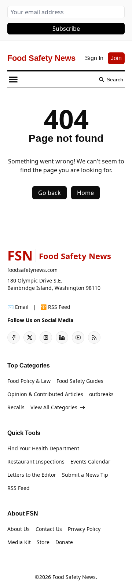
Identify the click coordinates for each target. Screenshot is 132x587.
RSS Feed (18, 487)
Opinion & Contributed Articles (45, 394)
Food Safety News (74, 576)
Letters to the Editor (31, 474)
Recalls (16, 407)
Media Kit (19, 542)
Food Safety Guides (79, 380)
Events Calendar (90, 461)
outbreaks (101, 394)
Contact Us (49, 528)
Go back (49, 193)
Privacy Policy (84, 528)
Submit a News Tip (85, 474)
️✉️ (18, 306)
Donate (64, 542)
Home (85, 193)
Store (43, 542)
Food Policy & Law (29, 380)
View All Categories (53, 407)
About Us (18, 528)
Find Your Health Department (43, 448)
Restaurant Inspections (36, 461)
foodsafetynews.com (32, 269)
